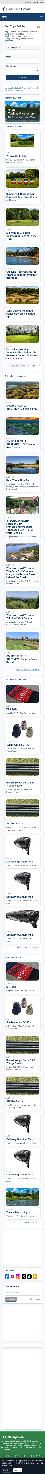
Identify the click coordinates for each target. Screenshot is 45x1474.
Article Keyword (13, 47)
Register (42, 2)
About (2, 1456)
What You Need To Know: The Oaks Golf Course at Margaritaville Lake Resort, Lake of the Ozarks (21, 573)
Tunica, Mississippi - (18, 1212)
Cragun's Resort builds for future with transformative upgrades (21, 274)
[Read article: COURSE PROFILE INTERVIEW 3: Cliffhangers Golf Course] (22, 426)
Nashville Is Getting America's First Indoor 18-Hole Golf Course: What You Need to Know (22, 354)
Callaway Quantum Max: (19, 896)
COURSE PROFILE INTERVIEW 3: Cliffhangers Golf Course (21, 444)
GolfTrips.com (10, 36)
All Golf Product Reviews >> (28, 947)
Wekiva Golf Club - (16, 156)
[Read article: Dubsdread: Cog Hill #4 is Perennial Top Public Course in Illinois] (22, 178)
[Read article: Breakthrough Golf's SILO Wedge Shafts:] (22, 767)
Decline (6, 1470)
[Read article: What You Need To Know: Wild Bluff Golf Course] (22, 600)
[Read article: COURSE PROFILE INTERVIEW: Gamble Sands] (22, 390)
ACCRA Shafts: (15, 823)
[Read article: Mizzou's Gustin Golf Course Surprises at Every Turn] (22, 217)
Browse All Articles (12, 88)
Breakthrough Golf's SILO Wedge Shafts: (20, 784)
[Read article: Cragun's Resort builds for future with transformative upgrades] (22, 256)
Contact (11, 1456)
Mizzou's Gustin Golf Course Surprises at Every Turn (21, 236)
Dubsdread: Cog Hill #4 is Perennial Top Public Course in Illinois (22, 197)
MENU (5, 17)
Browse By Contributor (13, 90)
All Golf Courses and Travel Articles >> (24, 366)
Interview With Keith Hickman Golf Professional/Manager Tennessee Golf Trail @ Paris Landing (19, 526)
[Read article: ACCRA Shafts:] (22, 808)
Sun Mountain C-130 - (18, 744)
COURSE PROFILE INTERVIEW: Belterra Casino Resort (22, 659)
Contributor (11, 66)
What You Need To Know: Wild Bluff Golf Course (20, 617)
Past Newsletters (34, 1299)
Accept (17, 1470)
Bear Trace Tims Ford (18, 480)
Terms (27, 1456)
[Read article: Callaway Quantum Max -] (22, 846)
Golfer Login (31, 2)
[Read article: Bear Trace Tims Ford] (22, 465)
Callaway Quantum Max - (20, 861)
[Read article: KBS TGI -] (22, 694)
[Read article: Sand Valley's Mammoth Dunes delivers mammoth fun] (22, 295)
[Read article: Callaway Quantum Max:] (22, 881)
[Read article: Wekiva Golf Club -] (22, 140)
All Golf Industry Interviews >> (28, 669)
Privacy (20, 1456)
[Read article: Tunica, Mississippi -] (22, 1197)
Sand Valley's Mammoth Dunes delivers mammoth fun (21, 313)
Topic (8, 57)
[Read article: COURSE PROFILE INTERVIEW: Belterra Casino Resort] (22, 641)
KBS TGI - (11, 709)
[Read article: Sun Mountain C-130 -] (22, 729)
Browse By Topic (29, 88)
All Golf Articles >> (32, 1222)
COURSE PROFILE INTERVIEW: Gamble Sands (21, 407)
